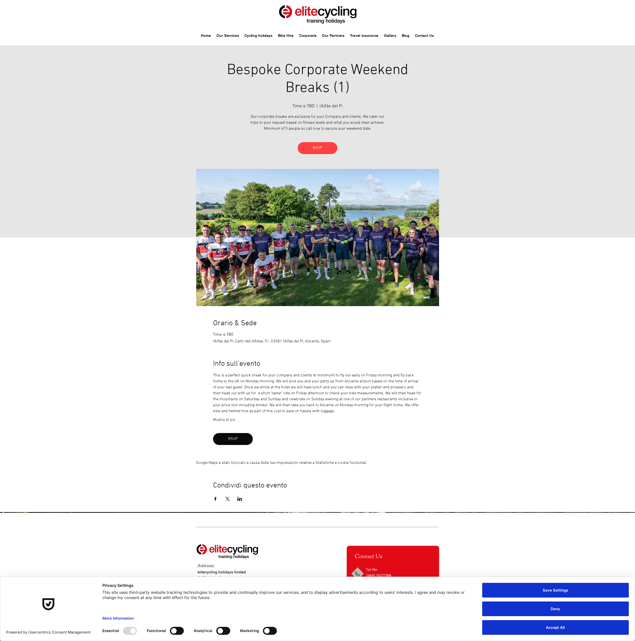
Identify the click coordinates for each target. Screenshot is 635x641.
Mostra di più (224, 419)
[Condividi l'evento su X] (227, 499)
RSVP (317, 148)
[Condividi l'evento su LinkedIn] (239, 499)
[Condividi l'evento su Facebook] (215, 499)
